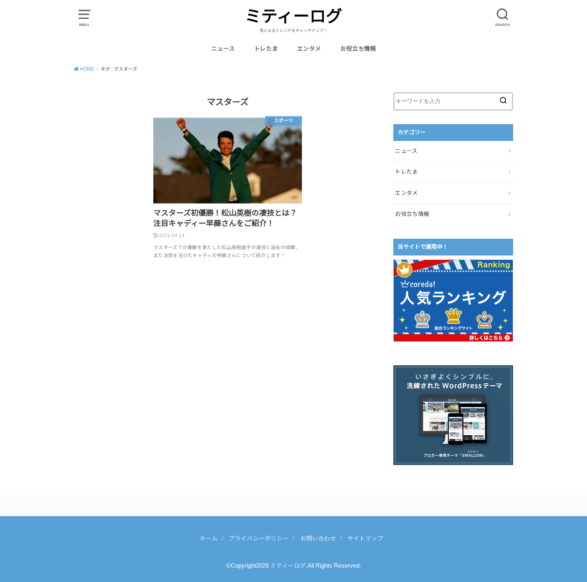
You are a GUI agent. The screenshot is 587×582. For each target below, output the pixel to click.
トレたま (266, 49)
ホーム (209, 538)
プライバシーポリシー (259, 538)
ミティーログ (293, 16)
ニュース (223, 49)
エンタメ (309, 49)
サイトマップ (365, 538)
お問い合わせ (318, 538)
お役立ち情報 (358, 49)
